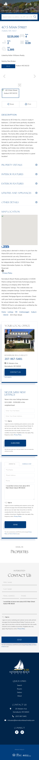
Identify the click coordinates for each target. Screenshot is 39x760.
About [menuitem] (19, 696)
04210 (5, 315)
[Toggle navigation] (35, 4)
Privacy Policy (7, 273)
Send (15, 525)
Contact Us (15, 372)
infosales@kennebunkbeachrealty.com (21, 720)
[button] (35, 17)
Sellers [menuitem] (19, 692)
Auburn (33, 312)
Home (4, 312)
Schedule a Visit (26, 464)
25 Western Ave (21, 710)
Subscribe (15, 443)
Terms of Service (13, 533)
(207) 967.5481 (26, 4)
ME (16, 312)
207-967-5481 (13, 359)
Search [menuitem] (19, 685)
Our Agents (8, 377)
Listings (10, 312)
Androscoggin (24, 312)
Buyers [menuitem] (19, 689)
